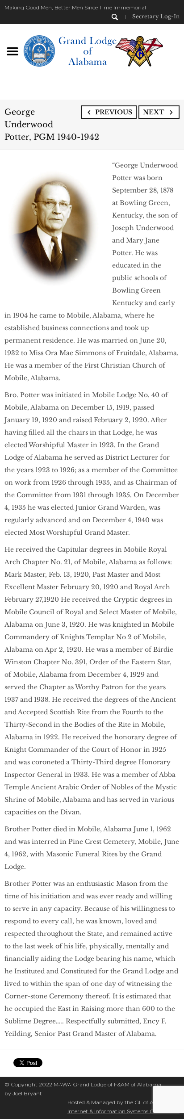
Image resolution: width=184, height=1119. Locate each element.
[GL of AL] (92, 50)
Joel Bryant (27, 1093)
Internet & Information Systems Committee (123, 1111)
